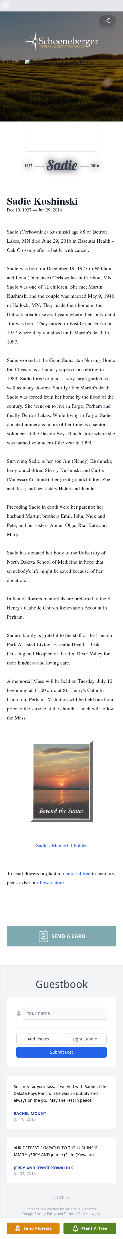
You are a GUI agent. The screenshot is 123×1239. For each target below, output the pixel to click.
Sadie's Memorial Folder (61, 845)
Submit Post (61, 1052)
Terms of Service (77, 1213)
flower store (52, 882)
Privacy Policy (45, 1213)
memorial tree (75, 873)
